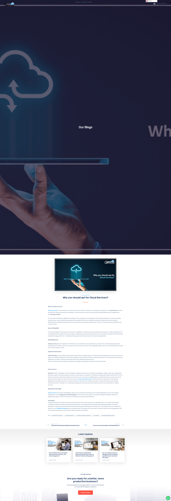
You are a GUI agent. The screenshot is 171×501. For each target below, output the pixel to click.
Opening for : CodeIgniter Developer (84, 2)
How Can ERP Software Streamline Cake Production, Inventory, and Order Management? (58, 454)
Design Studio (118, 6)
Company (44, 6)
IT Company (96, 415)
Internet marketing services (84, 415)
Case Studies (136, 6)
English (150, 1)
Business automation (58, 415)
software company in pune (108, 415)
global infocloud (70, 415)
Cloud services (52, 392)
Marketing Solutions (98, 6)
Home (29, 6)
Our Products (78, 6)
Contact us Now (85, 492)
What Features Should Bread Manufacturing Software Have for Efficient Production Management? (85, 454)
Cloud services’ (53, 310)
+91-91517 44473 (162, 5)
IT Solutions (61, 6)
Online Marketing (85, 295)
